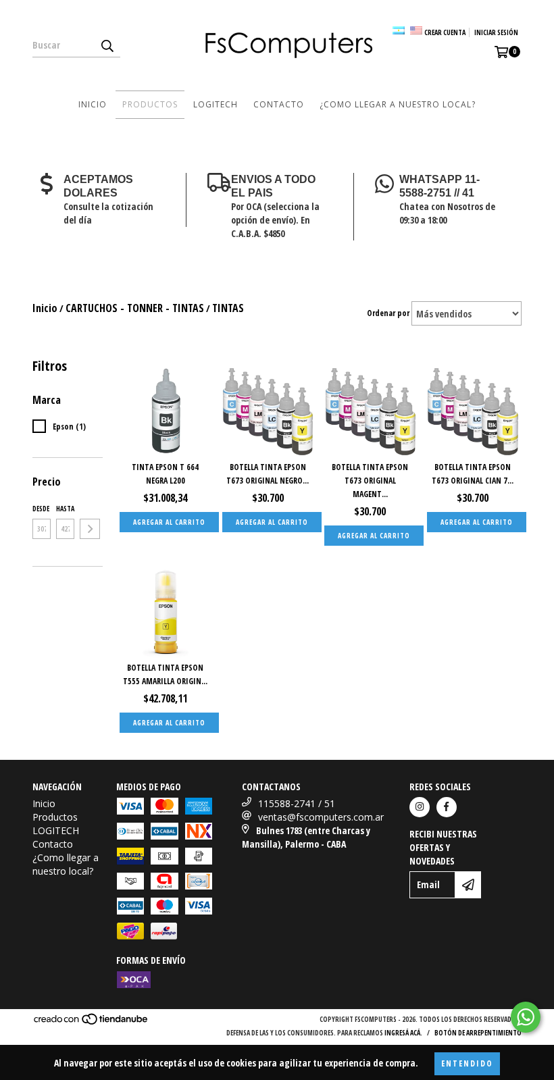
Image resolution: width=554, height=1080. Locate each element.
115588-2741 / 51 (296, 803)
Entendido (467, 1063)
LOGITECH (215, 104)
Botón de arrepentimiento (478, 1032)
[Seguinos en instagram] (419, 807)
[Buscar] (106, 45)
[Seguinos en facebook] (446, 807)
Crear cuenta (444, 32)
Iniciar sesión (496, 32)
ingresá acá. (403, 1032)
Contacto (278, 104)
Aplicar (90, 529)
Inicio (92, 104)
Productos (150, 104)
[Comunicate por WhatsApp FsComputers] (525, 1017)
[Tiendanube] (91, 1022)
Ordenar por (388, 313)
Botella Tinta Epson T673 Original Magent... (370, 480)
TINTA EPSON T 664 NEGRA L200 (165, 473)
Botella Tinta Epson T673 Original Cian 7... (472, 473)
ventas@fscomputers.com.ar (321, 817)
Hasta (65, 508)
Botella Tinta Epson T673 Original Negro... (267, 473)
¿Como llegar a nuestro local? (398, 104)
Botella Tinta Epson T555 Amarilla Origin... (165, 674)
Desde (40, 508)
